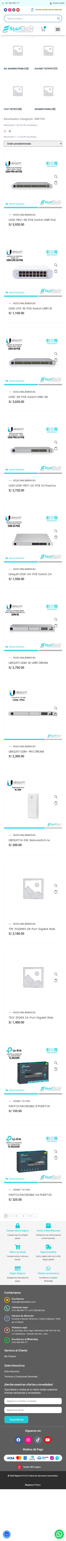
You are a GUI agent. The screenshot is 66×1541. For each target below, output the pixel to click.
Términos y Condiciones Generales (21, 1376)
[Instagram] (9, 10)
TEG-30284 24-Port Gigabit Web (31, 1017)
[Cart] (43, 29)
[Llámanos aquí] (7, 1308)
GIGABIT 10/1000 (21, 1101)
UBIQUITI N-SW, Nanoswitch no (29, 840)
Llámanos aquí (20, 1307)
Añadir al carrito (56, 182)
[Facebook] (5, 10)
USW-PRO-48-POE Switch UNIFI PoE (32, 220)
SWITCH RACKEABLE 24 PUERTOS (30, 1195)
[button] (57, 29)
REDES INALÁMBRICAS (24, 215)
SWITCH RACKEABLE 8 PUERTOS (29, 1106)
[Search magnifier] (58, 18)
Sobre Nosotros (11, 1371)
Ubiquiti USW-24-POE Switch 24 (30, 574)
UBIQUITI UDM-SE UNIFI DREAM (28, 663)
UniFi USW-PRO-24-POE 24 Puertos (32, 485)
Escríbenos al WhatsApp (25, 1339)
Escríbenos (18, 1298)
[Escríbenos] (7, 1300)
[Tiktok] (14, 10)
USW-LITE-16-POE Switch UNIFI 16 (30, 308)
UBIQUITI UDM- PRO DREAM (26, 751)
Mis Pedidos (10, 1356)
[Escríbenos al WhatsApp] (7, 1340)
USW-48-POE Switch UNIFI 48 (28, 397)
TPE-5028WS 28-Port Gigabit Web (32, 929)
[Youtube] (18, 10)
